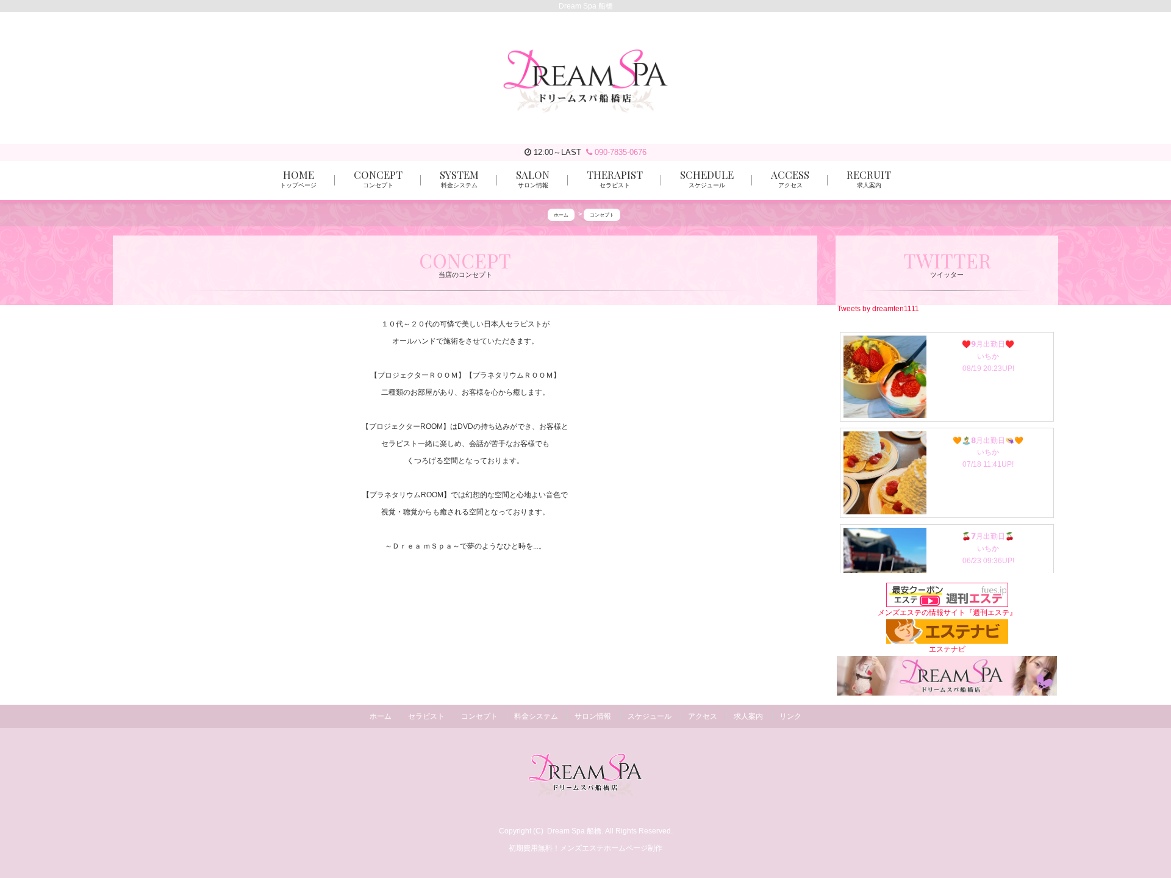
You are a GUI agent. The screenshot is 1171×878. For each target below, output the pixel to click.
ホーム (381, 716)
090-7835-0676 (619, 152)
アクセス (702, 716)
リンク (790, 716)
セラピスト (426, 716)
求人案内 (748, 716)
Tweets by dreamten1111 (878, 308)
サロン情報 (593, 716)
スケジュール (649, 716)
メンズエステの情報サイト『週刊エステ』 (947, 612)
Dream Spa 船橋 (574, 831)
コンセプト (479, 716)
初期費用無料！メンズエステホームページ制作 (585, 848)
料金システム (536, 716)
